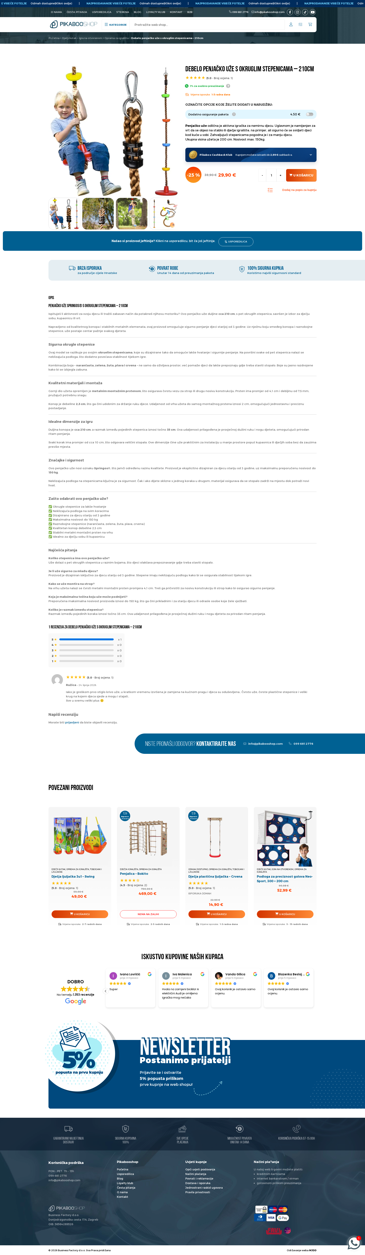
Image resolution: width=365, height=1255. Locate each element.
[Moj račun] (291, 25)
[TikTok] (305, 12)
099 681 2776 (240, 11)
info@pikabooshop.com (270, 11)
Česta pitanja (77, 11)
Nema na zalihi (148, 914)
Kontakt (176, 11)
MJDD (313, 1250)
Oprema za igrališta (117, 38)
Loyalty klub (155, 11)
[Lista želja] (300, 24)
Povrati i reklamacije (199, 1178)
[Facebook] (290, 12)
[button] (173, 212)
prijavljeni (72, 722)
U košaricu (303, 175)
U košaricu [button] (82, 914)
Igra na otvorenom (90, 38)
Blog (137, 11)
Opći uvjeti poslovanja (200, 1169)
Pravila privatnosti (197, 1192)
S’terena (122, 11)
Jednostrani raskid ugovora (204, 1187)
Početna (54, 38)
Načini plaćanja (195, 1174)
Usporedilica (101, 11)
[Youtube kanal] (313, 12)
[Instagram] (297, 12)
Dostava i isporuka (197, 1183)
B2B (189, 11)
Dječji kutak (69, 38)
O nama (56, 11)
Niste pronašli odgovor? (190, 744)
